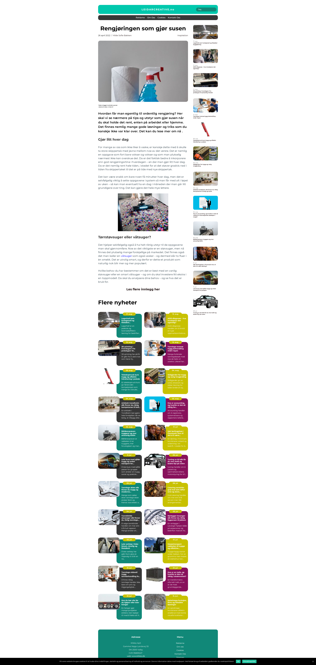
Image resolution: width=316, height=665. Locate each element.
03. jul (175, 511)
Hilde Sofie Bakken (122, 35)
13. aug (175, 314)
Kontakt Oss (174, 17)
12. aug (129, 342)
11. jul (129, 455)
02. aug (175, 398)
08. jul (175, 483)
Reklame (140, 17)
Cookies (161, 17)
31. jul (175, 427)
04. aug (175, 370)
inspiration (183, 35)
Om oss (151, 17)
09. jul (175, 455)
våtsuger (126, 255)
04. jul (129, 511)
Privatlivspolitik (249, 661)
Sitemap (180, 657)
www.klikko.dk (138, 656)
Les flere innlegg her (143, 289)
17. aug (129, 314)
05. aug (129, 370)
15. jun (175, 596)
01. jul (175, 540)
